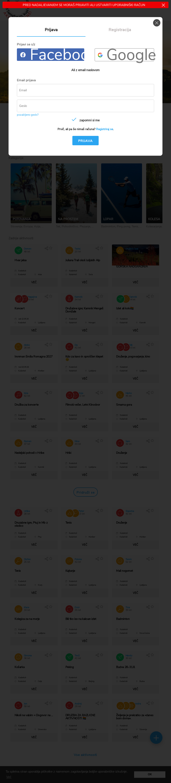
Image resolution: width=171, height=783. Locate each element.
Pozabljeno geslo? (28, 115)
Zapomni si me (89, 120)
